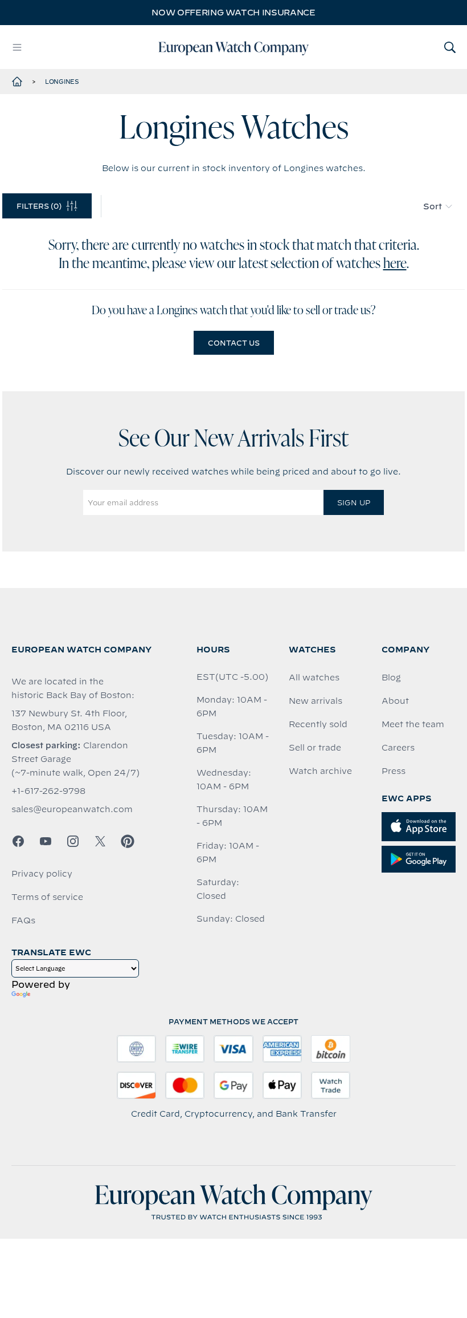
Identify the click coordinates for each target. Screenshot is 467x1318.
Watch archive (320, 771)
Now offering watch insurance (233, 12)
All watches (314, 677)
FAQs (23, 920)
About (395, 700)
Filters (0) (39, 206)
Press (393, 771)
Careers (398, 747)
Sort (432, 206)
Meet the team (413, 724)
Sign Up (353, 502)
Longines (62, 81)
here (395, 264)
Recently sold (318, 724)
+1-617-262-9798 (48, 791)
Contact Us (234, 343)
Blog (391, 677)
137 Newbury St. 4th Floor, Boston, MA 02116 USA (69, 720)
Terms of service (47, 897)
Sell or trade (315, 747)
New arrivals (315, 700)
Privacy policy (41, 873)
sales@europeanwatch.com (72, 809)
